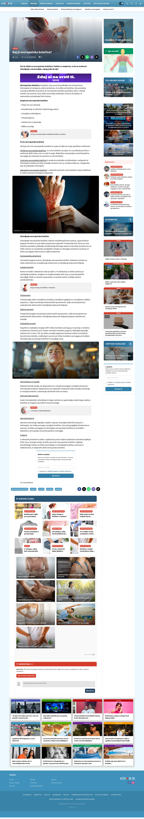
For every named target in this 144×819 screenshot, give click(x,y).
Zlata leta (60, 3)
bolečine (58, 489)
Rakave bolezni (52, 9)
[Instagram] (132, 3)
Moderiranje (56, 795)
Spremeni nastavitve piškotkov (82, 795)
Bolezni (34, 3)
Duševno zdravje (73, 3)
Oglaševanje (27, 795)
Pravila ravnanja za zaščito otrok (61, 799)
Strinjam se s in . (56, 471)
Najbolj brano (110, 162)
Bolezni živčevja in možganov (71, 9)
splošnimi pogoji (53, 471)
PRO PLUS (47, 795)
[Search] (127, 3)
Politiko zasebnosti (65, 471)
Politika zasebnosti (102, 795)
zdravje (33, 489)
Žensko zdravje (46, 3)
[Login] (140, 3)
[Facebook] (136, 3)
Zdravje (24, 3)
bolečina (50, 489)
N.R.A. (16, 57)
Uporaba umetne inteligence (85, 799)
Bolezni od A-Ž (108, 9)
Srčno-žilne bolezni (37, 9)
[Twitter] (82, 57)
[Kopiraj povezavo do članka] (97, 57)
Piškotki (66, 795)
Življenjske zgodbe (101, 3)
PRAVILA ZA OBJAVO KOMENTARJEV (26, 675)
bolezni (41, 489)
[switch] (121, 3)
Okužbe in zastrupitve (92, 9)
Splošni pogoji (116, 795)
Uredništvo (38, 795)
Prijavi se (56, 476)
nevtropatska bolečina (19, 489)
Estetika (86, 3)
